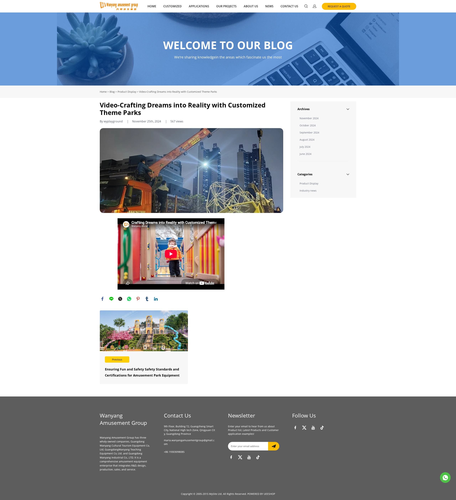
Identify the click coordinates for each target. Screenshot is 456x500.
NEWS (269, 6)
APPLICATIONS (199, 6)
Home (103, 91)
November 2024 (309, 118)
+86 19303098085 (174, 451)
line (111, 298)
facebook (102, 298)
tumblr (147, 298)
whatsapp (129, 298)
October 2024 (308, 125)
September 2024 (309, 132)
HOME (151, 6)
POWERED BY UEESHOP (261, 494)
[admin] (445, 477)
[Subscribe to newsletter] (273, 446)
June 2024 (305, 154)
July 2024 (305, 146)
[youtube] (249, 457)
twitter (120, 298)
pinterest (138, 298)
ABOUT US (251, 6)
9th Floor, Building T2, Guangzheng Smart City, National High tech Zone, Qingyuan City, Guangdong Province (189, 430)
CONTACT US (289, 6)
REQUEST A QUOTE (339, 6)
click (228, 49)
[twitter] (240, 457)
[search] (306, 6)
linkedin (156, 298)
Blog (112, 91)
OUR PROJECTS (226, 6)
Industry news (308, 190)
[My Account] (314, 6)
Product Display (127, 91)
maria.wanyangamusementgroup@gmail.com (189, 442)
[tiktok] (258, 457)
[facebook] (231, 457)
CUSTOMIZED (172, 6)
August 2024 (307, 139)
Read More (144, 347)
